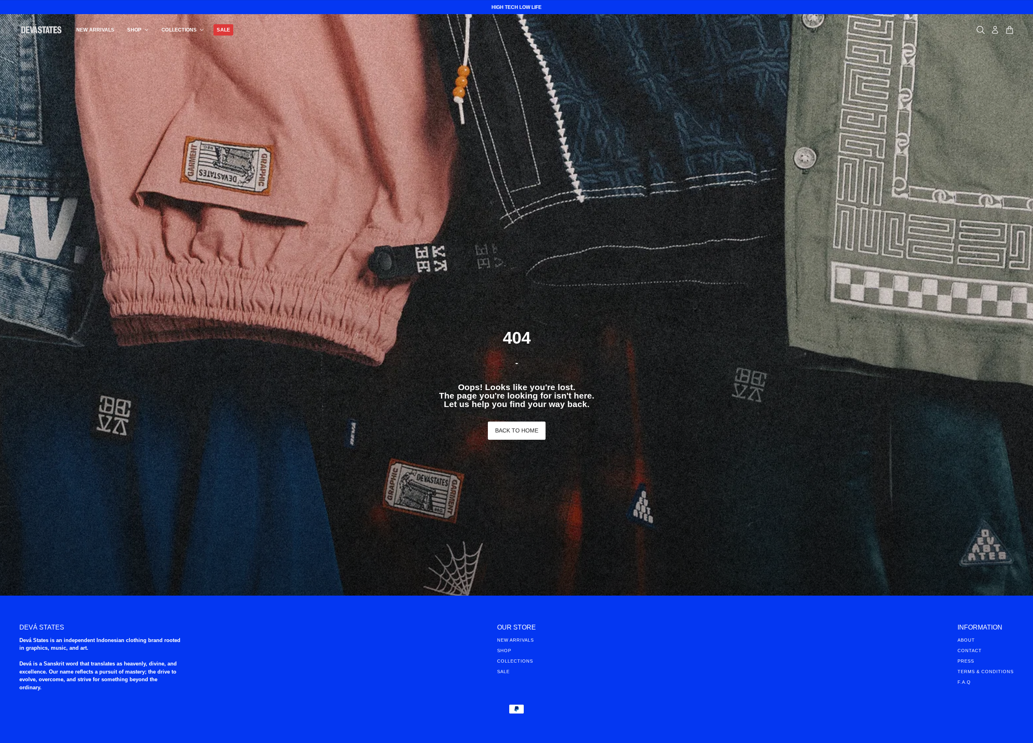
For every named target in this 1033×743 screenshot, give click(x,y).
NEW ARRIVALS (515, 640)
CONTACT (970, 650)
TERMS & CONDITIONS (986, 671)
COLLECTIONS (515, 661)
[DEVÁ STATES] (41, 30)
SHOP (504, 650)
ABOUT (966, 640)
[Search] (981, 30)
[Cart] (1010, 30)
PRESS (966, 661)
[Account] (995, 30)
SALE (503, 671)
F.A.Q (964, 682)
